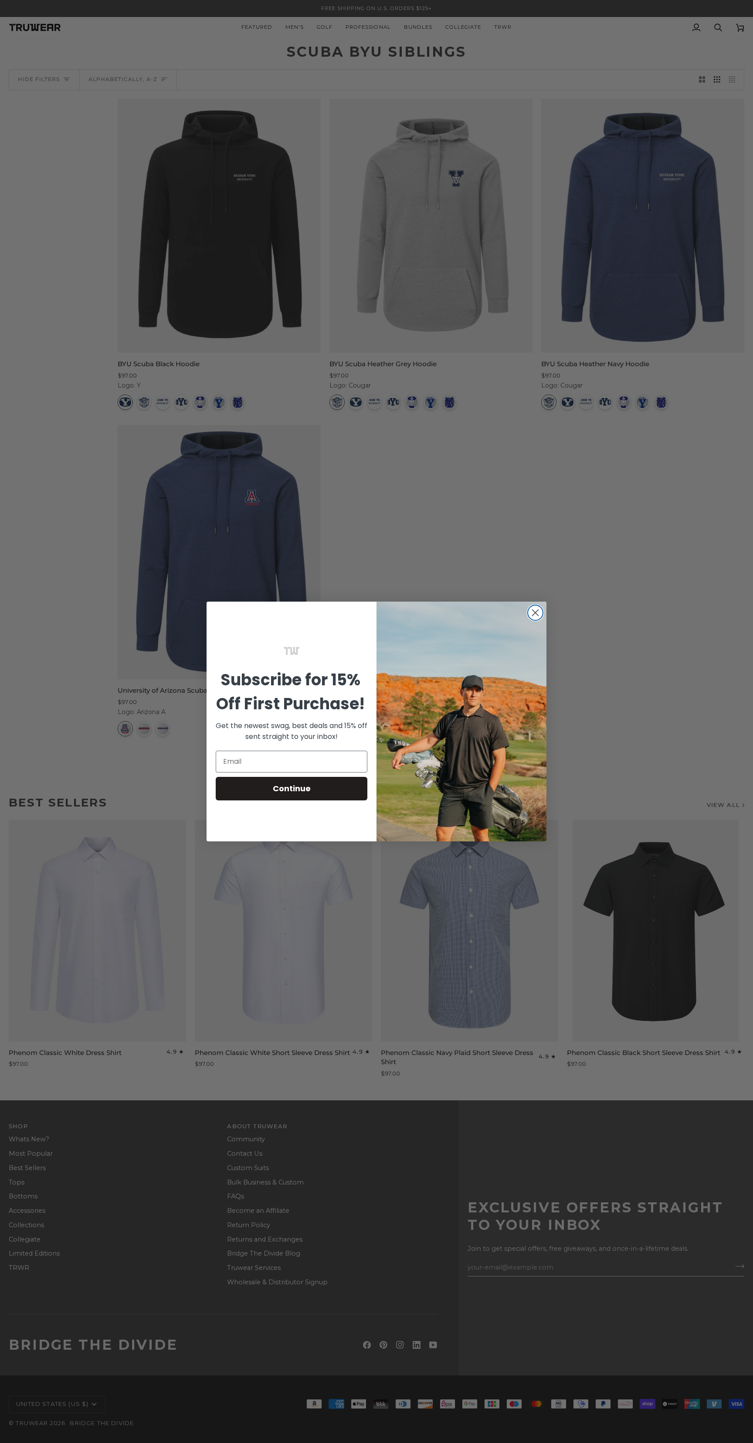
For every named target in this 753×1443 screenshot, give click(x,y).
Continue (292, 788)
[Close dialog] (535, 612)
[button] (291, 651)
